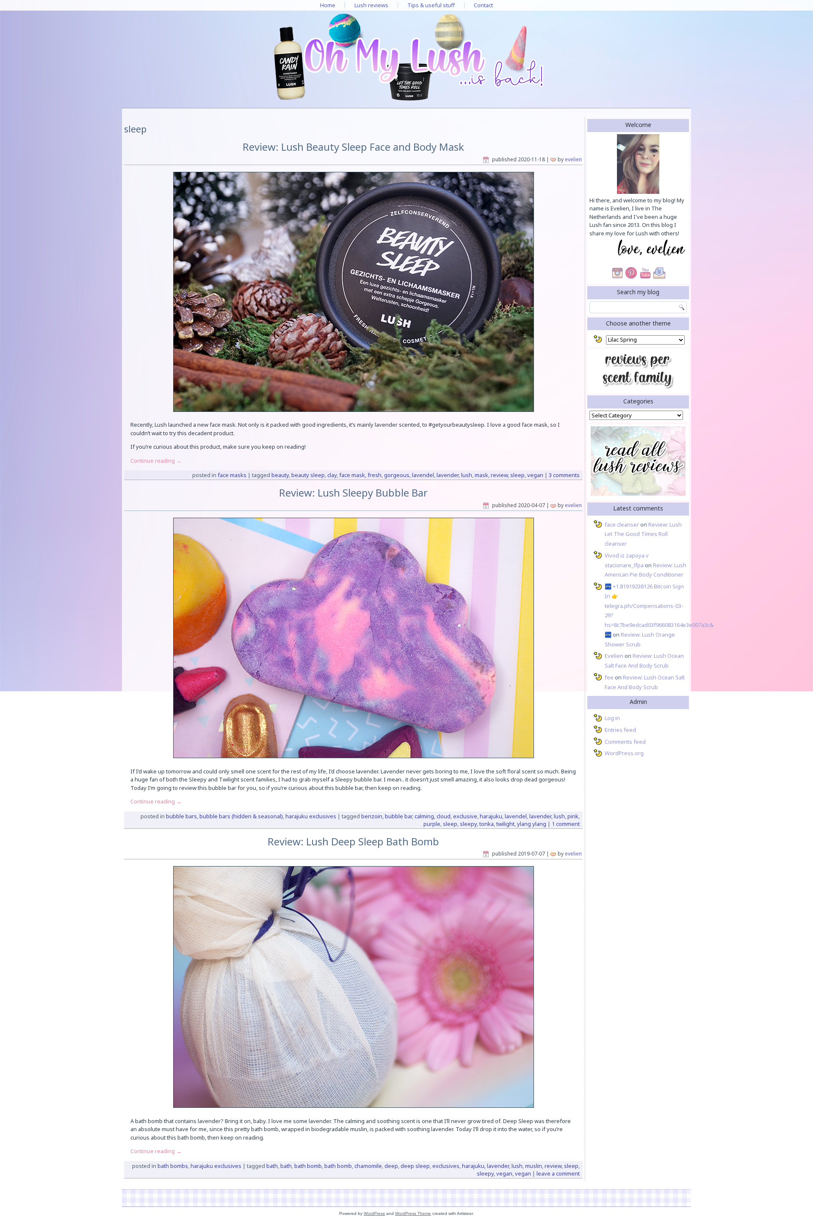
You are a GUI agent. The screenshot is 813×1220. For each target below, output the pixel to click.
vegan (535, 475)
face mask (352, 475)
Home (327, 5)
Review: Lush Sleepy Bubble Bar (353, 493)
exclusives (445, 1166)
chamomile (368, 1166)
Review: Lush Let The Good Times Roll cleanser (643, 534)
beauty (280, 475)
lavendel (423, 475)
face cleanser (622, 524)
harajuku (491, 816)
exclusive (465, 816)
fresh (375, 475)
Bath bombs (173, 1166)
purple (431, 824)
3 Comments (564, 475)
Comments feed (625, 741)
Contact (483, 5)
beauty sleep (308, 475)
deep (391, 1166)
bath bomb (308, 1166)
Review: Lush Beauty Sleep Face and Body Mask (353, 147)
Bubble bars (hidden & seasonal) (241, 816)
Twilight (505, 824)
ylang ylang (531, 824)
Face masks (232, 475)
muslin (533, 1166)
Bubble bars (181, 816)
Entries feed (620, 730)
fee (609, 677)
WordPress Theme (413, 1213)
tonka (486, 824)
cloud (444, 816)
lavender (448, 475)
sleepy (468, 824)
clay (332, 475)
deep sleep (415, 1166)
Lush (466, 475)
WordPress (374, 1213)
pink (572, 816)
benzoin (371, 816)
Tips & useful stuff (431, 5)
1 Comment (566, 824)
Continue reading (156, 460)
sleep (517, 475)
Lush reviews (371, 5)
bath (272, 1166)
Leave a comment (558, 1173)
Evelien (573, 159)
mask (481, 475)
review (499, 475)
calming (424, 816)
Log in (612, 718)
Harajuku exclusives (310, 816)
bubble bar (398, 816)
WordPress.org (624, 753)
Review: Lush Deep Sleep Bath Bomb (353, 841)
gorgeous (396, 475)
